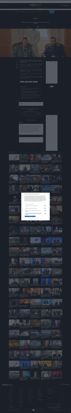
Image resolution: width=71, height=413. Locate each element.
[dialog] (35, 206)
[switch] (45, 205)
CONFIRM (30, 216)
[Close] (48, 194)
